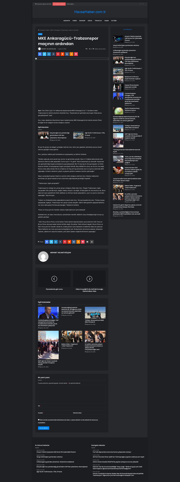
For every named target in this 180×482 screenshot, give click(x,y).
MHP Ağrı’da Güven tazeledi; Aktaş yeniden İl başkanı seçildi (47, 363)
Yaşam (106, 20)
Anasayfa (66, 20)
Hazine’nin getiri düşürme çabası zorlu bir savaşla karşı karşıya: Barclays (127, 206)
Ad (39, 406)
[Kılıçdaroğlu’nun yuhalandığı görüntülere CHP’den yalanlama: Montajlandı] (43, 135)
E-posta (41, 413)
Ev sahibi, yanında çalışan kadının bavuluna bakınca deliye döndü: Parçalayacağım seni (94, 346)
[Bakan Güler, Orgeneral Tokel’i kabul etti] (72, 336)
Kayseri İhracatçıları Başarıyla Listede (132, 86)
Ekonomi (82, 20)
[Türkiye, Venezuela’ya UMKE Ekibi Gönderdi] (95, 312)
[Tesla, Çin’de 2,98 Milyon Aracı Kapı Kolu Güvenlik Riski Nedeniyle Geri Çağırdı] (118, 159)
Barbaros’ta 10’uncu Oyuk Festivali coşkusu (132, 78)
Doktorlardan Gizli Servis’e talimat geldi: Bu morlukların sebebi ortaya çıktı (133, 171)
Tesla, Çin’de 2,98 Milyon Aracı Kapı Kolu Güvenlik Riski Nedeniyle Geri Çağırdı (133, 160)
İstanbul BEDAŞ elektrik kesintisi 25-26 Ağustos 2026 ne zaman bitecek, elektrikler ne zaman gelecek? (71, 310)
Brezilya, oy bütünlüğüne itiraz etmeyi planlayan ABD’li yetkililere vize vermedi (126, 213)
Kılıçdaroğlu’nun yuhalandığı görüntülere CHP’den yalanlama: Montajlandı (59, 135)
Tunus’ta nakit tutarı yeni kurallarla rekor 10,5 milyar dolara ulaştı (127, 180)
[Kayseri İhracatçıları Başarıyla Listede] (118, 87)
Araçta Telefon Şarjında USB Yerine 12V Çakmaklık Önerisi (133, 38)
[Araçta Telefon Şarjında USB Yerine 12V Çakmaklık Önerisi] (118, 38)
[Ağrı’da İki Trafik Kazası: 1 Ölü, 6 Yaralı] (78, 135)
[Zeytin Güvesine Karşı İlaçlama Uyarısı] (118, 110)
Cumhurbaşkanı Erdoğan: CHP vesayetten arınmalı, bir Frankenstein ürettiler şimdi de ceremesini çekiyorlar (48, 323)
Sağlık (90, 20)
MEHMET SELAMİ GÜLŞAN (48, 49)
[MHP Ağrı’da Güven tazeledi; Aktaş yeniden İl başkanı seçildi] (48, 345)
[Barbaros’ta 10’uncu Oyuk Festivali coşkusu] (118, 79)
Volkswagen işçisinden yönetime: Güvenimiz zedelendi (83, 4)
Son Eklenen (127, 29)
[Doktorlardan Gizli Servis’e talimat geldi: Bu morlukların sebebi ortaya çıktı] (118, 170)
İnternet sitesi (77, 413)
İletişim (114, 20)
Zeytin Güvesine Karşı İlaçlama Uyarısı (132, 109)
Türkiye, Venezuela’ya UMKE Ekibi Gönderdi (94, 321)
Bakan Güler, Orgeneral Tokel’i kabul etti (70, 345)
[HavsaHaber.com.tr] (90, 11)
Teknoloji (98, 20)
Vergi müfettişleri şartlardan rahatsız (126, 45)
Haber (75, 20)
